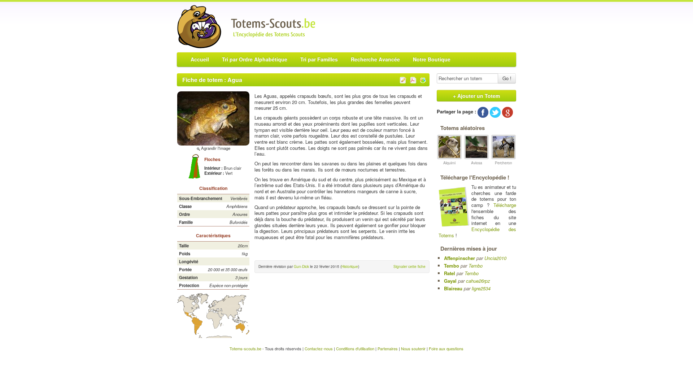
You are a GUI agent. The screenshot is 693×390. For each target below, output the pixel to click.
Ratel (449, 273)
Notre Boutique (431, 59)
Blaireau (453, 288)
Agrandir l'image (215, 148)
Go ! (506, 78)
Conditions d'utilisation (355, 348)
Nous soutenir (413, 348)
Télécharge (504, 205)
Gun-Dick (301, 266)
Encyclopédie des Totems (477, 232)
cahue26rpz (478, 280)
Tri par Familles (319, 59)
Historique (349, 266)
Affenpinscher (459, 258)
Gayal (450, 280)
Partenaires (388, 348)
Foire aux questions (446, 348)
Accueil (200, 59)
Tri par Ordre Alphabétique (254, 59)
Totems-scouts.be (245, 348)
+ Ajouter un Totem (476, 95)
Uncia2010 (495, 258)
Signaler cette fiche (409, 266)
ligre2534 (481, 288)
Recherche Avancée (375, 59)
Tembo (451, 265)
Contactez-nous (319, 348)
